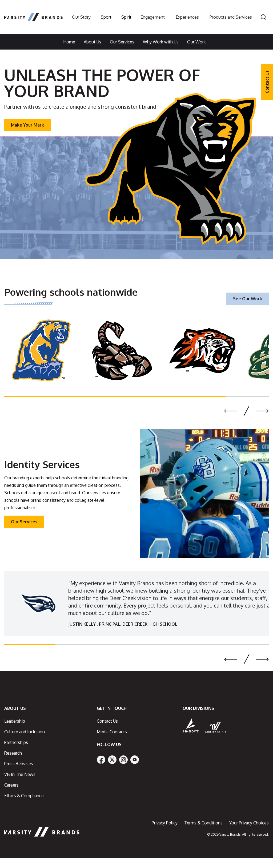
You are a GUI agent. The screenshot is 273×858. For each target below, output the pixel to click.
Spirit (126, 17)
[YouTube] (134, 759)
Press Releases (18, 763)
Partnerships (16, 742)
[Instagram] (123, 759)
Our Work (196, 41)
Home (69, 41)
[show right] (262, 411)
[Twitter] (112, 759)
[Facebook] (101, 759)
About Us (92, 41)
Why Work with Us (161, 41)
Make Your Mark (27, 125)
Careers (11, 785)
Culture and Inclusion (24, 731)
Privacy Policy (165, 822)
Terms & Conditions (203, 822)
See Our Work (247, 298)
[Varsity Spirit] (215, 727)
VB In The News (19, 774)
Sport (106, 17)
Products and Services (231, 17)
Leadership (14, 721)
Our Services (122, 41)
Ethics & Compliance (24, 795)
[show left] (230, 411)
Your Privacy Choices (249, 822)
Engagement (152, 17)
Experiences (187, 17)
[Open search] (263, 17)
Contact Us (267, 81)
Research (13, 753)
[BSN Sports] (191, 725)
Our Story (81, 17)
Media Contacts (112, 731)
